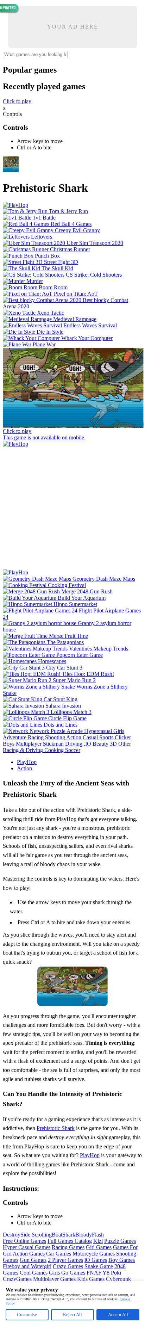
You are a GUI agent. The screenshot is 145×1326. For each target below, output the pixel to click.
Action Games (29, 1254)
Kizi (98, 1241)
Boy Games (121, 1260)
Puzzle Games (120, 1241)
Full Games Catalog (70, 1241)
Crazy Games (68, 1266)
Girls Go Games (67, 1273)
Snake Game (98, 1266)
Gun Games (33, 1260)
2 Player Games (65, 1260)
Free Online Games (24, 1241)
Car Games (58, 1254)
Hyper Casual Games (26, 1247)
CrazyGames (17, 1279)
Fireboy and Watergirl (27, 1266)
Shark (68, 1235)
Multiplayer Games (54, 1279)
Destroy (11, 1235)
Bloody (83, 1235)
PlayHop (27, 762)
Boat (57, 1235)
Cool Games (34, 1273)
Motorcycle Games (93, 1254)
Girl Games (99, 1247)
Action (24, 768)
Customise (27, 1314)
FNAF (94, 1273)
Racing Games (68, 1247)
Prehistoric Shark (56, 1128)
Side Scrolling (36, 1235)
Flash (98, 1235)
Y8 (105, 1273)
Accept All (118, 1314)
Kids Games (91, 1279)
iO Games (95, 1260)
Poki (116, 1273)
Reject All (72, 1314)
